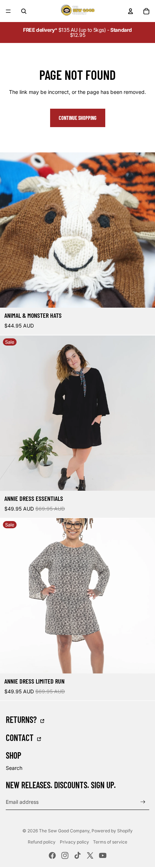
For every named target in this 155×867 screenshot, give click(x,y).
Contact (20, 737)
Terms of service (110, 842)
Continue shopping (78, 118)
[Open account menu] (130, 11)
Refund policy (42, 842)
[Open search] (24, 11)
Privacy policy (74, 842)
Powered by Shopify (112, 830)
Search (14, 768)
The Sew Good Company (64, 830)
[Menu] (8, 11)
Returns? (22, 719)
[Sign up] (143, 802)
